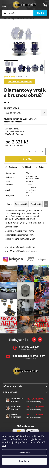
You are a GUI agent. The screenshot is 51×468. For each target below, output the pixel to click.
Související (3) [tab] (21, 204)
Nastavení (24, 452)
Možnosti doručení (13, 121)
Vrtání (28, 173)
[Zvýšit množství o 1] (42, 151)
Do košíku (27, 159)
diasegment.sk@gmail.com (28, 355)
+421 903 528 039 (29, 346)
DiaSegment (18, 134)
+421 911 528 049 (35, 414)
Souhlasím (24, 461)
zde (4, 445)
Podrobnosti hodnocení (20, 81)
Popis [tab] (9, 204)
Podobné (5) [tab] (36, 204)
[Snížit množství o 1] (29, 151)
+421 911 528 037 (35, 406)
